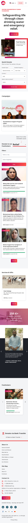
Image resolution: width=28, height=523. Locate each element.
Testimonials (5, 459)
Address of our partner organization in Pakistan (14, 488)
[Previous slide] (1, 351)
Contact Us (5, 478)
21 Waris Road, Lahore (10, 490)
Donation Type (5, 67)
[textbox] (12, 3)
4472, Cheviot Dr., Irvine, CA (11, 481)
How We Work (5, 454)
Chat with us (6, 498)
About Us (5, 444)
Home (3, 469)
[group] (14, 402)
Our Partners (5, 462)
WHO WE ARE (14, 34)
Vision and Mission (6, 450)
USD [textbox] (4, 76)
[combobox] (13, 3)
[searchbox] (7, 155)
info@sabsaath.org (9, 486)
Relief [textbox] (16, 144)
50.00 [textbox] (4, 82)
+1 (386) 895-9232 (8, 483)
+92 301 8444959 (8, 493)
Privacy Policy (14, 520)
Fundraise (4, 474)
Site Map (5, 466)
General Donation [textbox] (7, 70)
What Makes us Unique (7, 457)
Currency (4, 73)
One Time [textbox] (17, 70)
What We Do (5, 452)
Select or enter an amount (7, 79)
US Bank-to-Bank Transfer (13, 437)
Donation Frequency (18, 67)
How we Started (6, 447)
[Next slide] (27, 351)
